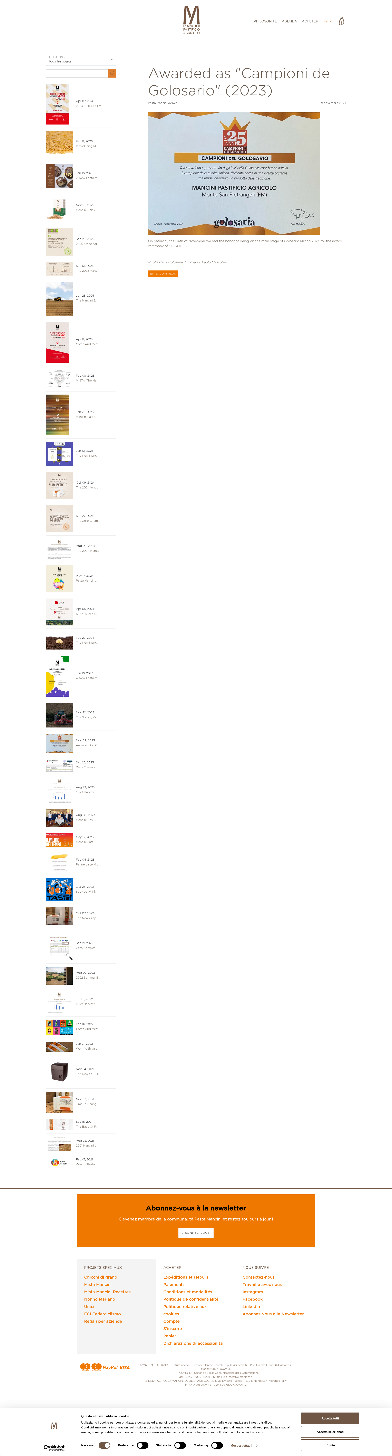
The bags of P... (87, 1126)
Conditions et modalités (187, 1292)
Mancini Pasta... (86, 417)
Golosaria (175, 262)
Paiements (174, 1285)
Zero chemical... (87, 948)
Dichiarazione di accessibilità (193, 1343)
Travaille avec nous (262, 1285)
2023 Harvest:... (86, 792)
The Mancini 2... (86, 300)
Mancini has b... (86, 820)
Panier (169, 1336)
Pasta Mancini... (86, 580)
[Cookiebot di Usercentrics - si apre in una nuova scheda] (54, 1448)
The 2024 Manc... (87, 550)
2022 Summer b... (88, 977)
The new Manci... (87, 455)
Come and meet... (88, 344)
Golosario (192, 262)
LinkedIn (251, 1307)
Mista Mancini (98, 1285)
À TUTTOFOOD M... (89, 106)
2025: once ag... (87, 244)
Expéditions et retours (185, 1277)
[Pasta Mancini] (191, 20)
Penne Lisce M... (87, 864)
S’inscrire (172, 1329)
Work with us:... (87, 1048)
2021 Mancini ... (86, 1145)
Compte (171, 1321)
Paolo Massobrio (215, 262)
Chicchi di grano (100, 1277)
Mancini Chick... (86, 210)
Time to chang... (87, 1104)
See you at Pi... (86, 891)
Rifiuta (330, 1445)
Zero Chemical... (87, 767)
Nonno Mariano (99, 1299)
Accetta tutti (330, 1418)
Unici (89, 1307)
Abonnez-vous (196, 1232)
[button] (328, 21)
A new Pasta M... (87, 178)
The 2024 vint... (87, 487)
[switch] (142, 1445)
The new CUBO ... (88, 1074)
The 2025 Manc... (87, 270)
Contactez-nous (259, 1277)
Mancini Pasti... (86, 842)
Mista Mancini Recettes (107, 1292)
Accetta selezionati (330, 1432)
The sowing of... (87, 717)
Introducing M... (87, 146)
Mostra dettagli (241, 1445)
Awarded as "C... (87, 745)
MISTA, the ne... (87, 380)
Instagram (253, 1292)
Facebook (253, 1299)
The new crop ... (87, 918)
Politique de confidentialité (190, 1299)
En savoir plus (163, 274)
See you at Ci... (86, 614)
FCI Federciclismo (102, 1314)
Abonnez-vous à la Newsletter (273, 1314)
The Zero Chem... (88, 520)
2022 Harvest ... (86, 1004)
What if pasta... (86, 1164)
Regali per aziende (103, 1321)
